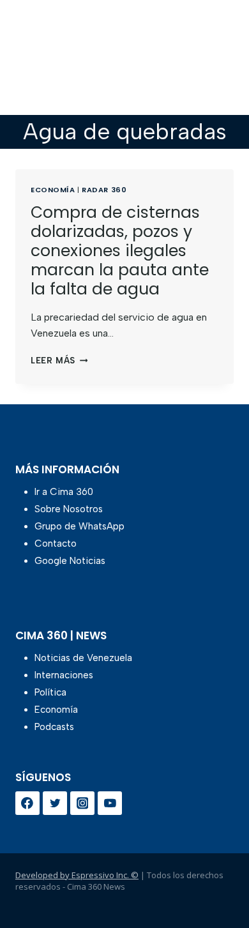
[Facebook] (27, 803)
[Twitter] (55, 803)
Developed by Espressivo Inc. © (77, 875)
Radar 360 (104, 190)
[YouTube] (110, 803)
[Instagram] (82, 803)
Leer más (59, 360)
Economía (53, 190)
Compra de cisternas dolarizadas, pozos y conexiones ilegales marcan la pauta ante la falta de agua (120, 250)
